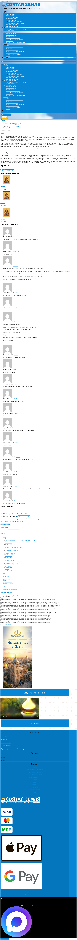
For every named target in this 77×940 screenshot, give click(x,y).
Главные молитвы (8, 538)
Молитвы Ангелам (8, 543)
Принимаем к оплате (35, 805)
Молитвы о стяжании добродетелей (12, 561)
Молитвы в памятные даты (10, 544)
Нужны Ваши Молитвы (15, 123)
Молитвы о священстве (9, 560)
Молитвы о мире (8, 557)
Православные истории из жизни (14, 47)
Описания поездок (6, 577)
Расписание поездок (11, 35)
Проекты (4, 580)
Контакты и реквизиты (34, 794)
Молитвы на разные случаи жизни (11, 551)
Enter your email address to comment (9, 515)
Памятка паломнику (11, 33)
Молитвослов (9, 48)
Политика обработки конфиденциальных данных (35, 891)
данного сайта (36, 894)
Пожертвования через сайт (15, 21)
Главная (5, 11)
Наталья (2, 219)
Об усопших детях (8, 567)
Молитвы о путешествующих (10, 559)
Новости (5, 44)
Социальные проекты (11, 30)
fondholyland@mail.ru (6, 743)
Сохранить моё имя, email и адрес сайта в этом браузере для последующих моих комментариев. (26, 519)
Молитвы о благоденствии (10, 553)
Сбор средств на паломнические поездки (16, 29)
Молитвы (4, 537)
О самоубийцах (8, 566)
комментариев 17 (15, 126)
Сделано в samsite (67, 896)
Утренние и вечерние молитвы (11, 572)
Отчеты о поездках (10, 36)
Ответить (15, 237)
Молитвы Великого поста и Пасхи (11, 548)
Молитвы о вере (8, 556)
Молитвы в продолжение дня (10, 546)
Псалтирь (7, 569)
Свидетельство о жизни (12, 17)
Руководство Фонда (11, 18)
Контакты (6, 57)
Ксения (2, 187)
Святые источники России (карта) (14, 54)
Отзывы (8, 56)
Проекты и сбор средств (35, 772)
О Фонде (5, 12)
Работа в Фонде (10, 59)
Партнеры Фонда (10, 15)
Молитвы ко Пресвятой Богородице (12, 550)
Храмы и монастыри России (13, 38)
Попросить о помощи (11, 24)
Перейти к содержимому (6, 1)
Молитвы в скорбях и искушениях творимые (13, 547)
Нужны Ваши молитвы (34, 777)
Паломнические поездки (8, 32)
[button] (38, 61)
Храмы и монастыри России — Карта (15, 39)
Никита (2, 203)
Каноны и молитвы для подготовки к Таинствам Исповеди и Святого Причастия (20, 540)
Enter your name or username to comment (10, 513)
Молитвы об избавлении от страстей (12, 563)
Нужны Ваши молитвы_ (12, 50)
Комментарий (3, 512)
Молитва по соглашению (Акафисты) (15, 51)
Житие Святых (9, 41)
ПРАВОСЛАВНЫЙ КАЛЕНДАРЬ (6, 624)
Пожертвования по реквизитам (16, 23)
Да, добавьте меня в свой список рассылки (13, 521)
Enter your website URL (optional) (8, 516)
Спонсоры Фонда (10, 14)
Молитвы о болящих (9, 554)
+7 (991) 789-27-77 (5, 736)
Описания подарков (6, 576)
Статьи (7, 45)
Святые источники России (12, 53)
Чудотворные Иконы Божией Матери (15, 42)
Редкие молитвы (8, 570)
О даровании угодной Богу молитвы (12, 564)
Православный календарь (12, 26)
